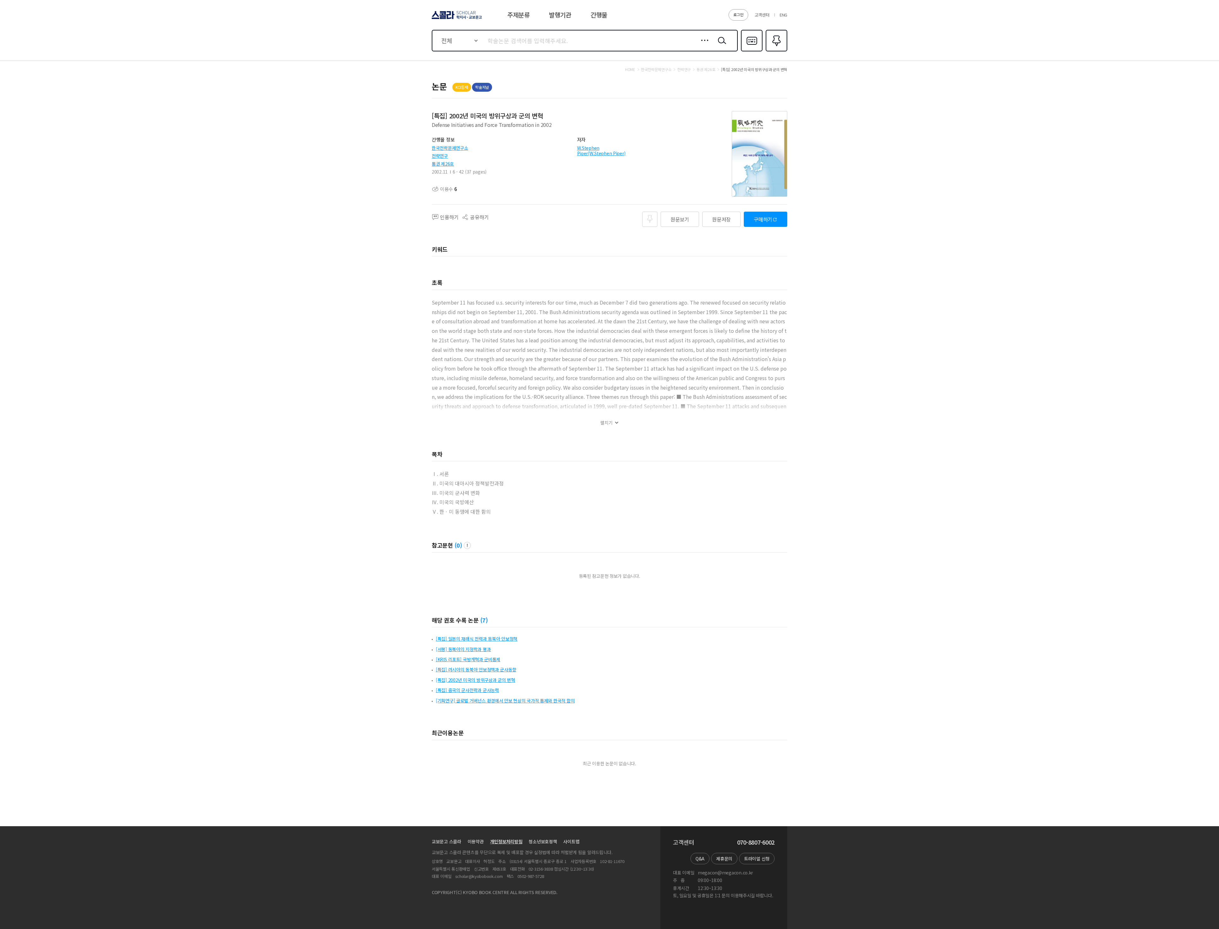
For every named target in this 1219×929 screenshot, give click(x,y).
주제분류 (518, 14)
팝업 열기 (467, 545)
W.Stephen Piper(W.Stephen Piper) (601, 150)
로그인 (738, 14)
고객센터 (762, 15)
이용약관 (476, 841)
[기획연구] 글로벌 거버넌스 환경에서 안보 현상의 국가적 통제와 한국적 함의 (505, 700)
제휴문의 (724, 858)
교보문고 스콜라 (446, 841)
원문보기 (679, 219)
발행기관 (560, 14)
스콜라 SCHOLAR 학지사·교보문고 (456, 18)
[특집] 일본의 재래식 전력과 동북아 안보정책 (476, 639)
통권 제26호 (443, 164)
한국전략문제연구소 (450, 148)
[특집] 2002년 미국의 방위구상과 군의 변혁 (475, 680)
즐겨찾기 (775, 50)
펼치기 (606, 422)
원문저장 (721, 219)
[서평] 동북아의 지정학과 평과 (463, 649)
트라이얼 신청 (756, 858)
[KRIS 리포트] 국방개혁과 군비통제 (468, 659)
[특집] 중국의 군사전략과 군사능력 (467, 690)
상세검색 (703, 45)
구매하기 (763, 219)
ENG (783, 15)
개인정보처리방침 (506, 841)
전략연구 (440, 156)
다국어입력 (752, 50)
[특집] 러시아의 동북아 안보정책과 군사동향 (476, 669)
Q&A (700, 858)
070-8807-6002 (756, 842)
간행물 (598, 14)
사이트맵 (571, 841)
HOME (630, 69)
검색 (720, 45)
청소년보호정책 (543, 841)
